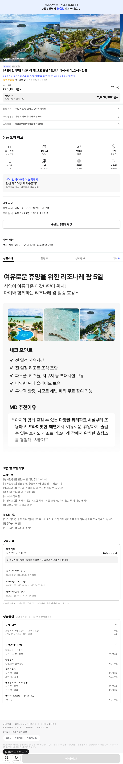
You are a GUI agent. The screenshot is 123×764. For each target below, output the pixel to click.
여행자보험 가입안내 (12, 727)
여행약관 (29, 727)
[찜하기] (112, 88)
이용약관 (7, 724)
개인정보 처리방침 (48, 724)
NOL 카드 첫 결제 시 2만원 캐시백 (30, 109)
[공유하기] (118, 88)
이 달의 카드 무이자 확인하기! (28, 116)
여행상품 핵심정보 (37, 80)
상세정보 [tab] (80, 258)
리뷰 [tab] (116, 258)
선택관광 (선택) (13, 644)
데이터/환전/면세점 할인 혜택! (29, 124)
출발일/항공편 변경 (61, 224)
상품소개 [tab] (8, 258)
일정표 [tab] (44, 258)
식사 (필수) (11, 624)
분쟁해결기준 (42, 727)
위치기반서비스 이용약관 (26, 724)
